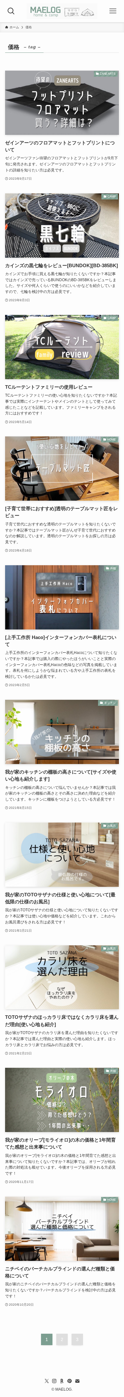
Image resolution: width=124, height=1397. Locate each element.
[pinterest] (69, 1381)
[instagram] (54, 1381)
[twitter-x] (47, 1381)
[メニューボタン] (113, 11)
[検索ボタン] (11, 11)
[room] (62, 1381)
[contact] (77, 1381)
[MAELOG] (62, 11)
